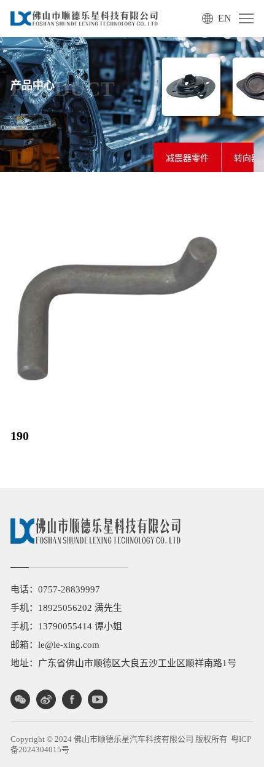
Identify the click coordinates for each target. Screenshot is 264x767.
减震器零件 (187, 158)
